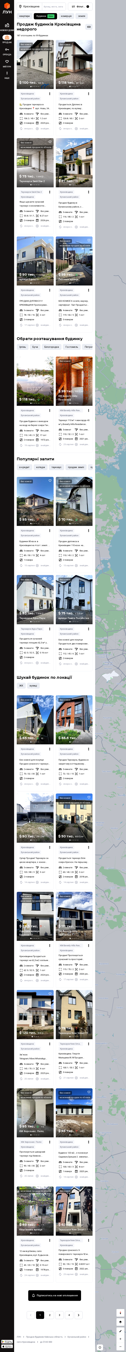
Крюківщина (27, 93)
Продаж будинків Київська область (44, 1337)
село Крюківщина (26, 1342)
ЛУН (19, 1337)
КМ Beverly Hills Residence (71, 410)
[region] (110, 676)
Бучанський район (30, 98)
